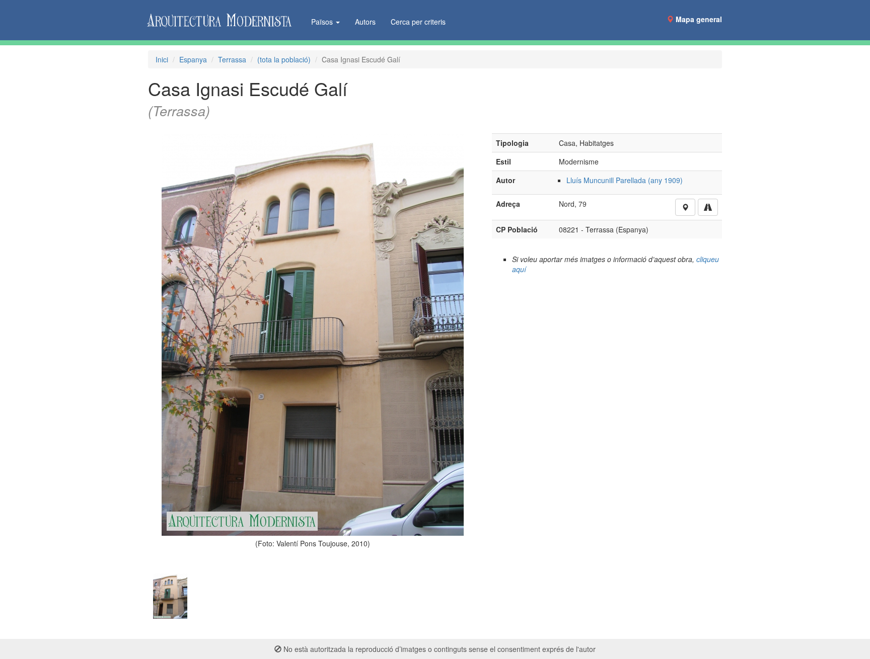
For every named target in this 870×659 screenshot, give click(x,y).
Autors (365, 22)
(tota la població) (284, 59)
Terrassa (232, 59)
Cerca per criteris (418, 22)
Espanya (193, 59)
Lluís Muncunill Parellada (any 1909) (624, 180)
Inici (162, 59)
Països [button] (323, 22)
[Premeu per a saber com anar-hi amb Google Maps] (708, 207)
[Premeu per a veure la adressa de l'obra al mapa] (685, 207)
